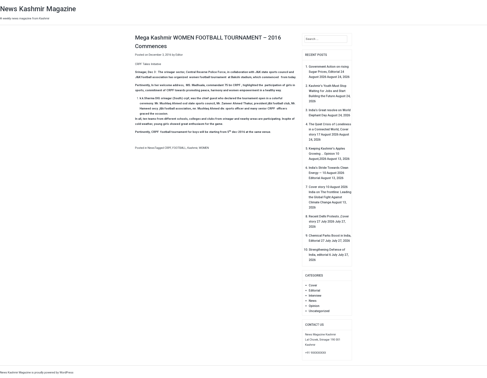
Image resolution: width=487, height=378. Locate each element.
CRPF (168, 148)
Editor (179, 54)
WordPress (66, 372)
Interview (315, 295)
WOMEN (204, 148)
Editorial (314, 290)
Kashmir (192, 148)
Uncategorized (319, 311)
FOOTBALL (179, 148)
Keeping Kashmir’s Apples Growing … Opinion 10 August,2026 (327, 154)
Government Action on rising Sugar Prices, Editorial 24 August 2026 (329, 72)
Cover (313, 285)
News (151, 148)
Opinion (314, 306)
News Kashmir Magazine (38, 9)
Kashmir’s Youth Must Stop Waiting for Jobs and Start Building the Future (327, 91)
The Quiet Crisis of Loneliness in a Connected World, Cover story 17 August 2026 (330, 129)
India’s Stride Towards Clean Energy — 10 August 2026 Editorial (328, 173)
